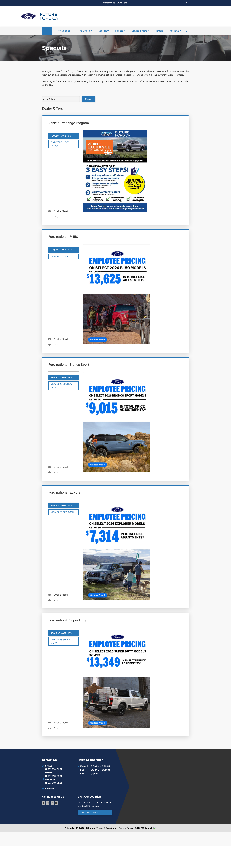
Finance (119, 30)
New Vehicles (63, 30)
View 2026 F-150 (60, 256)
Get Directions (89, 812)
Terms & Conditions (106, 828)
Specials (103, 30)
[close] (186, 2)
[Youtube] (56, 803)
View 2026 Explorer (62, 512)
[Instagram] (52, 803)
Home (47, 30)
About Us (174, 30)
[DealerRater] (47, 803)
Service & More (139, 30)
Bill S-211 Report (143, 828)
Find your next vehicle (60, 144)
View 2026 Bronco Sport (61, 386)
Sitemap (90, 828)
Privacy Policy (126, 828)
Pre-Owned (84, 30)
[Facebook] (43, 803)
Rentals (159, 30)
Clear (88, 99)
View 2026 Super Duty (60, 641)
